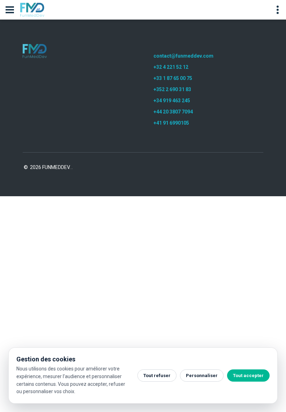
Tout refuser (157, 375)
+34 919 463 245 (171, 100)
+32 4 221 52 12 (170, 67)
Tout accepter (248, 375)
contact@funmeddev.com (183, 56)
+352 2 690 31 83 (172, 89)
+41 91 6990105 (171, 123)
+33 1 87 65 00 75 (172, 78)
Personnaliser (202, 375)
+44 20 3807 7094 (173, 112)
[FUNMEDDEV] (35, 51)
